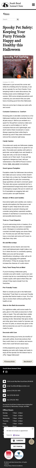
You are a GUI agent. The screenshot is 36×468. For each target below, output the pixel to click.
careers (19, 440)
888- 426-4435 (13, 164)
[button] (31, 442)
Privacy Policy (7, 465)
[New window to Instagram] (6, 372)
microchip (13, 258)
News (6, 14)
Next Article (27, 361)
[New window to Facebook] (4, 372)
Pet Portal (18, 446)
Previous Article (10, 361)
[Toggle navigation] (33, 4)
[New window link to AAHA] (9, 454)
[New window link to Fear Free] (19, 454)
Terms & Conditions (17, 465)
